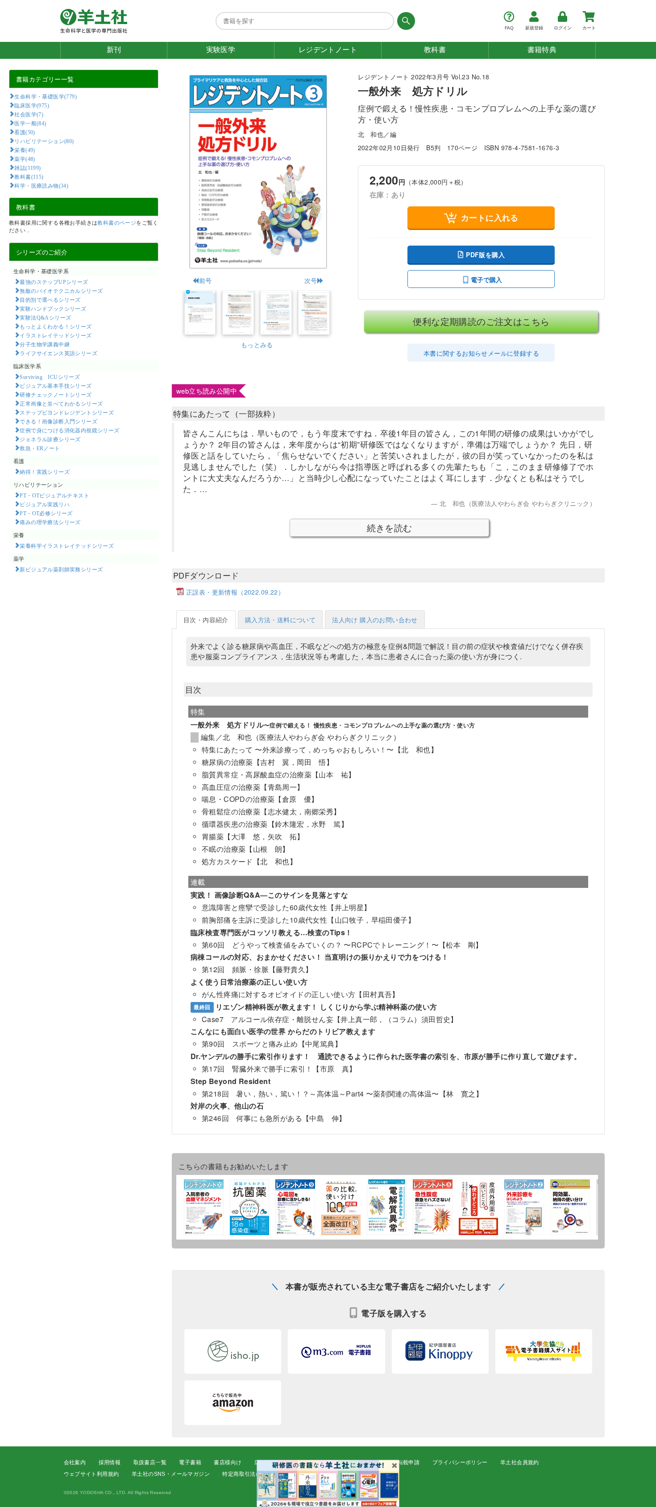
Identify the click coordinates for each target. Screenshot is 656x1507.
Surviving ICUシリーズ (50, 376)
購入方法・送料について (280, 619)
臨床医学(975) (31, 105)
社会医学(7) (28, 114)
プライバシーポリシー (460, 1462)
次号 (310, 280)
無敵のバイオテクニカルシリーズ (61, 290)
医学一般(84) (30, 123)
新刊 (114, 49)
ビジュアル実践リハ (45, 504)
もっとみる (257, 344)
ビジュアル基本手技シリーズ (55, 385)
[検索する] (404, 21)
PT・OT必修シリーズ (46, 513)
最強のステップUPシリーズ (54, 281)
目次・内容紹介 (205, 619)
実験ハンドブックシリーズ (53, 308)
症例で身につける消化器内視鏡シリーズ (69, 430)
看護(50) (24, 132)
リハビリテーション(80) (44, 141)
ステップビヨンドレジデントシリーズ (67, 412)
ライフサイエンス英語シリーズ (58, 353)
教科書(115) (28, 176)
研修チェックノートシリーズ (55, 394)
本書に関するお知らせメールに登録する (481, 353)
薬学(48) (24, 158)
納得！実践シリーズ (45, 471)
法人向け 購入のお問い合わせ (375, 619)
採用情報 (110, 1462)
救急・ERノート (40, 448)
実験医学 (221, 49)
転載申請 (409, 1462)
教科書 (435, 49)
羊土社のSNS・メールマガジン (171, 1474)
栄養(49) (24, 149)
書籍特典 (542, 49)
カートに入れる (490, 217)
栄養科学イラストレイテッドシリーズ (67, 545)
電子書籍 (190, 1462)
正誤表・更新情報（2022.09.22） (235, 591)
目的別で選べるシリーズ (50, 299)
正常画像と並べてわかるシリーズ (61, 403)
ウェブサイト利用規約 (91, 1474)
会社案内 (75, 1462)
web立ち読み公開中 (206, 390)
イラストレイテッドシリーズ (55, 335)
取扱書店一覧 (149, 1462)
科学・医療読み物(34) (41, 185)
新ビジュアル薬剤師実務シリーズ (61, 569)
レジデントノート (328, 49)
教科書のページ (116, 222)
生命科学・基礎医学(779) (45, 96)
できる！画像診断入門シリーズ (58, 421)
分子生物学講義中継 (45, 344)
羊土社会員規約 (519, 1462)
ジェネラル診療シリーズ (50, 439)
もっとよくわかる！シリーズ (55, 326)
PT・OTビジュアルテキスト (54, 495)
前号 (205, 280)
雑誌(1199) (27, 167)
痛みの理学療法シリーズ (50, 522)
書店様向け (227, 1462)
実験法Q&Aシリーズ (45, 317)
